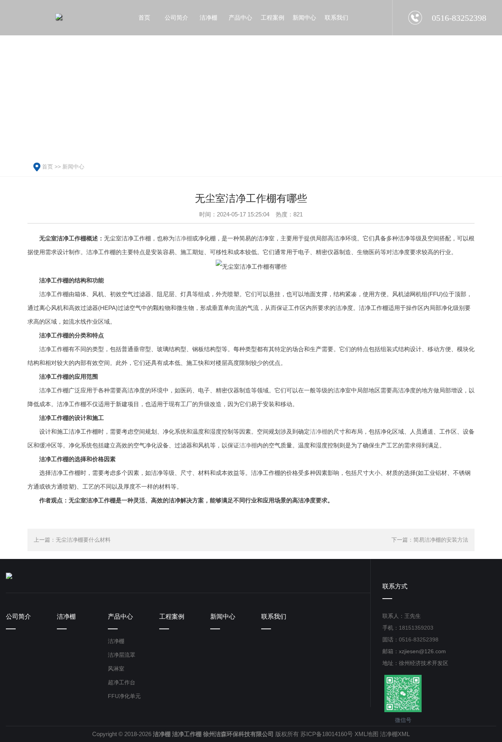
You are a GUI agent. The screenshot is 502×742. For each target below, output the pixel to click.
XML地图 (366, 734)
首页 (47, 166)
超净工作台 (121, 682)
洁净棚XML (395, 734)
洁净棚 (183, 238)
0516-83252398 (418, 639)
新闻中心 (73, 166)
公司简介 (18, 616)
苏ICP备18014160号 (326, 734)
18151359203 (416, 628)
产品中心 (120, 616)
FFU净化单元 (124, 696)
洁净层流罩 (121, 655)
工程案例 (171, 616)
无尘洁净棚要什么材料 (83, 540)
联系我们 (273, 616)
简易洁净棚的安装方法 (440, 540)
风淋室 (116, 668)
